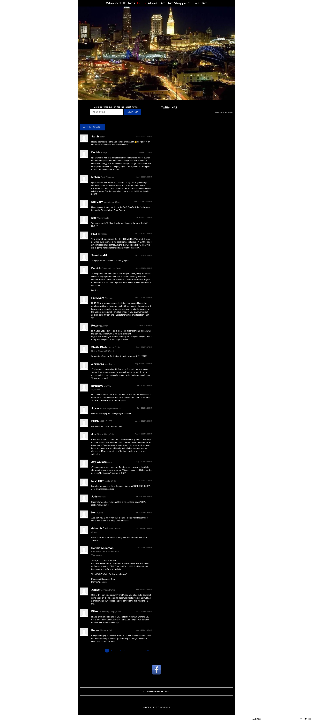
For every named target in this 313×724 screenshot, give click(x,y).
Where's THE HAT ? (120, 3)
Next (147, 651)
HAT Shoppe (176, 3)
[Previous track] (301, 718)
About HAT (156, 3)
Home (141, 3)
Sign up (132, 112)
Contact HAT (197, 3)
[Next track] (309, 718)
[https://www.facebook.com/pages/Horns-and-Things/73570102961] (156, 670)
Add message (92, 127)
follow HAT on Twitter (224, 113)
